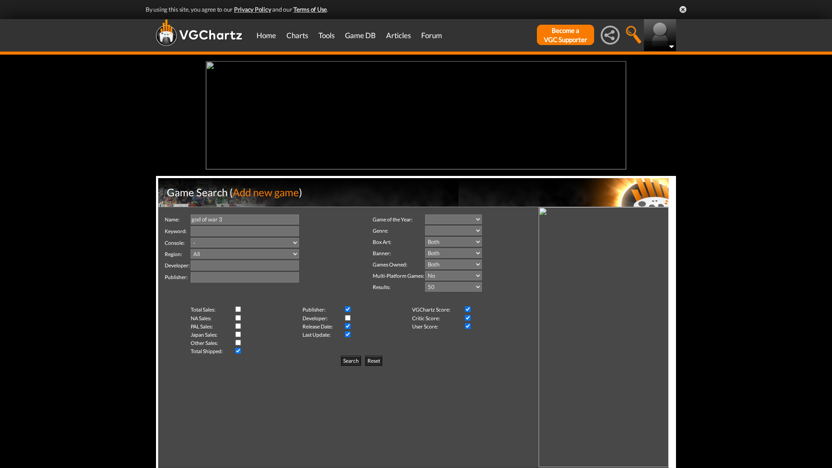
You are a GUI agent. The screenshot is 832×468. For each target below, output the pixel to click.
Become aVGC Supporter (565, 34)
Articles (398, 35)
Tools (326, 35)
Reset (373, 361)
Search (351, 361)
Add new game (266, 192)
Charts (297, 35)
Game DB (360, 35)
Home (266, 35)
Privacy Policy (252, 9)
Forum (431, 35)
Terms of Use (310, 9)
